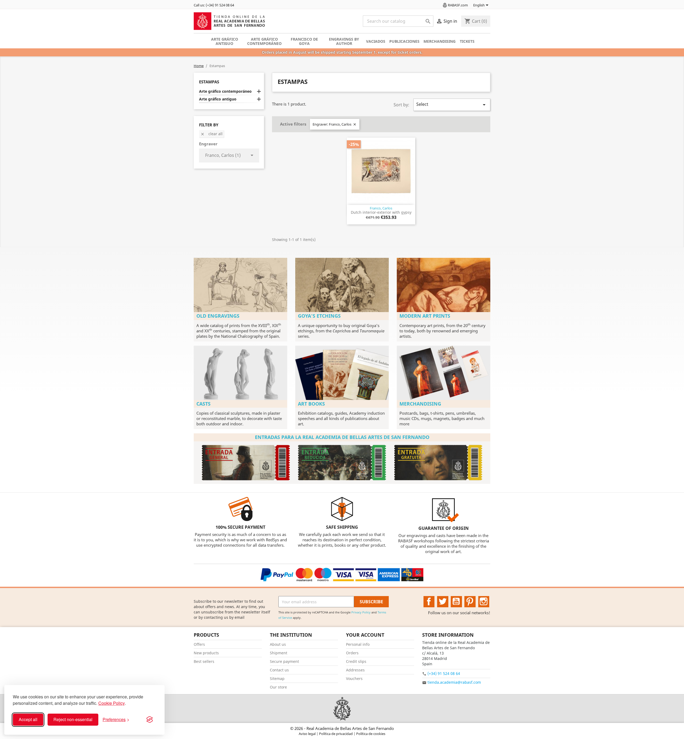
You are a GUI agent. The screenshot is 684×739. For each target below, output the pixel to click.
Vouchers (354, 678)
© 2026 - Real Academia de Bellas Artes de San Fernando (342, 728)
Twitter (442, 601)
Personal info (358, 644)
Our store (278, 687)
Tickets (467, 41)
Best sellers (204, 661)
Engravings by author (344, 41)
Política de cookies (370, 733)
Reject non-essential (72, 719)
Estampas (209, 81)
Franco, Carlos (381, 208)
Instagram (483, 601)
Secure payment (284, 661)
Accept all (28, 719)
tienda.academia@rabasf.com (454, 682)
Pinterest (470, 601)
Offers (199, 644)
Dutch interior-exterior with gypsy (381, 212)
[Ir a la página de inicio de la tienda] (342, 708)
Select (451, 104)
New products (206, 652)
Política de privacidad (336, 733)
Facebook (429, 601)
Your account (365, 635)
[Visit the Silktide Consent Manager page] (149, 719)
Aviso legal (307, 733)
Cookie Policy (111, 703)
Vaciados (375, 41)
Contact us (279, 669)
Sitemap (277, 678)
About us (278, 644)
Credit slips (356, 661)
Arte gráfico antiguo (224, 41)
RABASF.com (458, 5)
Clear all (211, 133)
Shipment (278, 652)
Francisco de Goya (304, 41)
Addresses (355, 669)
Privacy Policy (361, 612)
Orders (352, 652)
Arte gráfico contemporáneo (264, 41)
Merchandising (439, 41)
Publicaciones (404, 41)
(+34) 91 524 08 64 (444, 673)
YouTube (456, 601)
